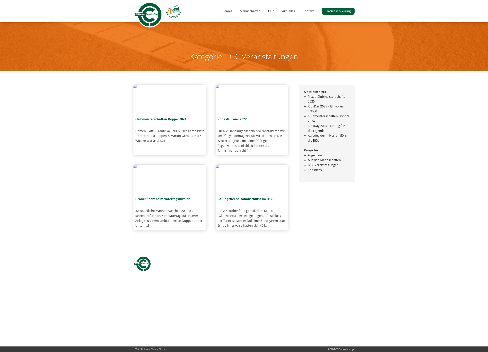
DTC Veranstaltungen (323, 165)
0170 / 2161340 (144, 330)
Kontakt (308, 11)
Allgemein (315, 155)
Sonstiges (315, 170)
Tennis (227, 11)
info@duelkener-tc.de (148, 334)
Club (271, 11)
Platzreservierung (338, 11)
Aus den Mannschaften (324, 160)
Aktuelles (288, 11)
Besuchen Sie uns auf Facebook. (223, 325)
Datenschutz (209, 315)
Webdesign (349, 349)
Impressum (208, 310)
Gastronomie (209, 295)
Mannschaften (250, 11)
